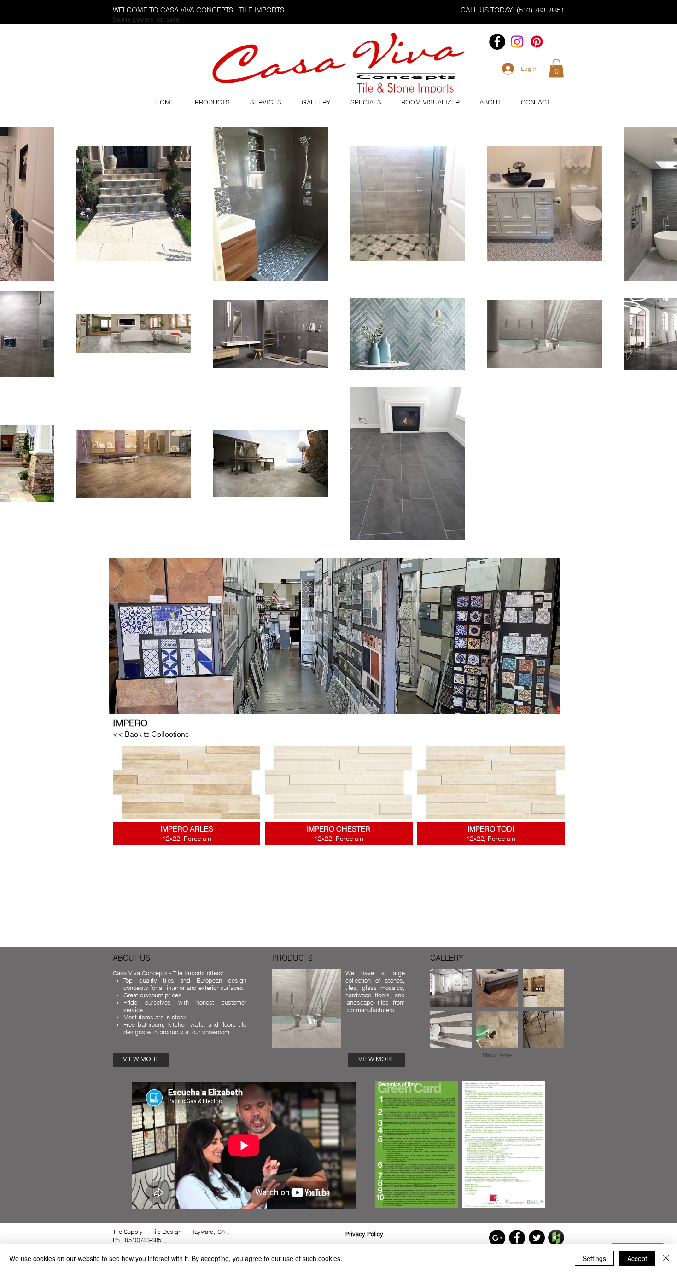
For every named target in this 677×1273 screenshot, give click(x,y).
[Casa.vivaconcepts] (517, 42)
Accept (637, 1258)
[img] (451, 988)
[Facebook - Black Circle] (497, 42)
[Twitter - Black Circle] (537, 1238)
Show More (497, 1055)
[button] (556, 68)
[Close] (665, 1258)
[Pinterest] (537, 42)
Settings (594, 1258)
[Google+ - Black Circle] (497, 1238)
